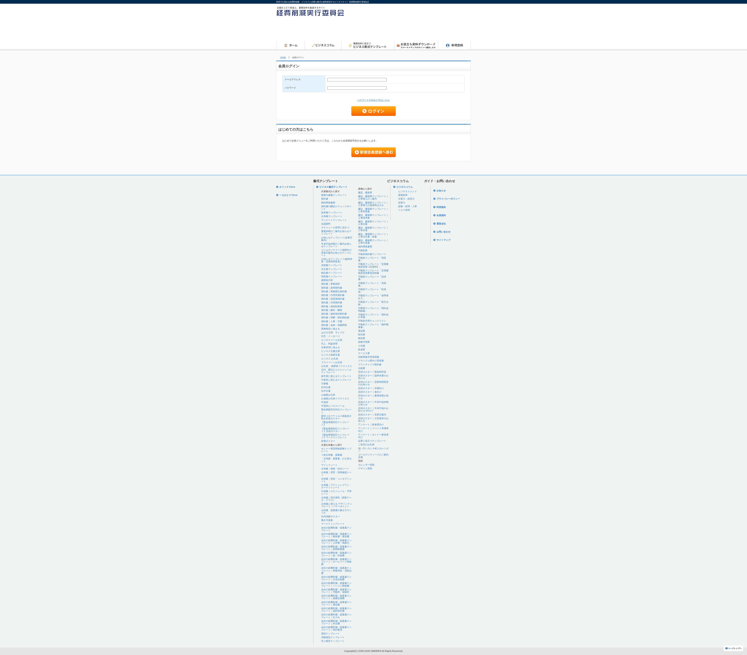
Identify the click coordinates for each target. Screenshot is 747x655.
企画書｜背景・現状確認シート (336, 473)
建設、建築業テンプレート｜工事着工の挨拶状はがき (373, 204)
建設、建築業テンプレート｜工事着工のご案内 (373, 197)
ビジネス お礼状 (329, 358)
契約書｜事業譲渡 (330, 284)
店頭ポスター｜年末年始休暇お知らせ (373, 403)
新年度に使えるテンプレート (336, 376)
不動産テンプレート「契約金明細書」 (373, 309)
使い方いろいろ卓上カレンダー (373, 449)
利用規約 (441, 207)
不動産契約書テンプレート (372, 254)
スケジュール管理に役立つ (335, 227)
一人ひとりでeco (288, 195)
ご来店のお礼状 (366, 444)
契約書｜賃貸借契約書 (333, 298)
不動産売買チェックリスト (372, 320)
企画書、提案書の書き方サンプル (336, 511)
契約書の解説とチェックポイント (336, 207)
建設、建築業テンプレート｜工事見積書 (373, 210)
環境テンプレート (330, 633)
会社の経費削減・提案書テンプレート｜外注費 (336, 622)
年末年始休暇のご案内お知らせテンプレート (336, 245)
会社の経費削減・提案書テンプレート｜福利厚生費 (336, 609)
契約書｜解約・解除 (331, 310)
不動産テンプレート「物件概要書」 (373, 325)
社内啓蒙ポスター (330, 516)
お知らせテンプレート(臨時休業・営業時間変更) (336, 260)
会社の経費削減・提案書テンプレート (336, 529)
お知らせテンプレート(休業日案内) (336, 239)
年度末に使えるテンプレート (336, 380)
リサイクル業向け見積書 (371, 360)
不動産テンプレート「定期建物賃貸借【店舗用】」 (373, 265)
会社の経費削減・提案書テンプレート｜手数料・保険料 (336, 590)
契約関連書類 (328, 202)
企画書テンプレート (331, 216)
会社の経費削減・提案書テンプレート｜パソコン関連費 (336, 584)
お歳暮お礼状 (328, 394)
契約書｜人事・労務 (331, 321)
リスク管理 (404, 210)
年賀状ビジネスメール (333, 406)
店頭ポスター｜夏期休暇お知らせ (373, 396)
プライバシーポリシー (448, 198)
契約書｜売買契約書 (331, 302)
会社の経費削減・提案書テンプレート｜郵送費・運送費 (336, 535)
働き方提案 (327, 520)
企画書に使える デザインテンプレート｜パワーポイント (336, 505)
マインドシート (329, 465)
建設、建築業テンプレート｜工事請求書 (373, 216)
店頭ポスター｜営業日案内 (372, 414)
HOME (283, 57)
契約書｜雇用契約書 (331, 287)
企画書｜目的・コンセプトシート (336, 480)
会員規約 (441, 215)
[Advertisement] (400, 29)
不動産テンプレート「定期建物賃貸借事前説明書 (373, 271)
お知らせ (441, 190)
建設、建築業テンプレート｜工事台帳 (373, 222)
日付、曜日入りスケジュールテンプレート (336, 371)
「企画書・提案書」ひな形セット (336, 459)
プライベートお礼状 (331, 362)
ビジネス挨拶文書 (330, 354)
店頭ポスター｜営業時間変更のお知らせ (373, 383)
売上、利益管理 (329, 343)
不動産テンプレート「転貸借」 (372, 290)
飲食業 (361, 349)
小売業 (361, 346)
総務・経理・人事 (407, 206)
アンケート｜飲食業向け (371, 424)
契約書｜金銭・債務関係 (334, 325)
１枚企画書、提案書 (331, 455)
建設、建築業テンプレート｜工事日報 (373, 229)
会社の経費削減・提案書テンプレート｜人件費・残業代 (336, 541)
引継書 (324, 383)
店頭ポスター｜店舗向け (371, 388)
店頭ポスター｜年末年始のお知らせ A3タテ (373, 409)
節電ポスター (328, 441)
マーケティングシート (333, 523)
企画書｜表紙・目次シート (335, 468)
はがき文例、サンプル (333, 332)
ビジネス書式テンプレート (333, 187)
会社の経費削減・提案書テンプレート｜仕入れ (336, 615)
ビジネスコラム (404, 187)
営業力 (401, 202)
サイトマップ (444, 240)
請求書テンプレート (331, 212)
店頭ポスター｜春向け (369, 392)
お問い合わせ (444, 231)
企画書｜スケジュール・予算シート (336, 492)
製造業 (361, 338)
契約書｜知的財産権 (331, 306)
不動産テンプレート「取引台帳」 (373, 303)
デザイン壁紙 (365, 468)
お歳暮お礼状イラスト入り (335, 398)
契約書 (324, 198)
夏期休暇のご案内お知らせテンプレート (336, 232)
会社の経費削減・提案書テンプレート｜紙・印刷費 (336, 554)
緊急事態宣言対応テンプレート (336, 410)
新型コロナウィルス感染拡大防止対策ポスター (336, 417)
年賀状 (324, 402)
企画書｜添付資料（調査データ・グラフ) (336, 498)
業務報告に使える (330, 328)
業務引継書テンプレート (334, 195)
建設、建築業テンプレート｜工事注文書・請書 (373, 235)
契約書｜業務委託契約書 (334, 291)
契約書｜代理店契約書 (333, 295)
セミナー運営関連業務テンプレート (336, 450)
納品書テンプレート (331, 272)
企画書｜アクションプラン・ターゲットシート (336, 486)
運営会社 (441, 223)
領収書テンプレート (331, 276)
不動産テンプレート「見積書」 (372, 284)
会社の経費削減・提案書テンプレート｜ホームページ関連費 (336, 562)
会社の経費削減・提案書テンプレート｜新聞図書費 (336, 547)
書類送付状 (327, 280)
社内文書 (326, 387)
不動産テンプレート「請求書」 (372, 278)
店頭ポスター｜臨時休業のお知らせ (373, 376)
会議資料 (326, 223)
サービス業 (364, 353)
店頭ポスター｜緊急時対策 (372, 372)
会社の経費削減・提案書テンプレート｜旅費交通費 (336, 597)
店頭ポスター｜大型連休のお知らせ (373, 419)
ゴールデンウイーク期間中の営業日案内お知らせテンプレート (336, 252)
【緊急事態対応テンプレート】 (335, 423)
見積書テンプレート (331, 265)
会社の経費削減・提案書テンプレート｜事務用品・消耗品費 (336, 570)
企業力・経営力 (406, 198)
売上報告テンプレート (333, 641)
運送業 (361, 331)
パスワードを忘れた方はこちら (373, 100)
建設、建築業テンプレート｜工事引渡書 (373, 241)
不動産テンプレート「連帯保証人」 (373, 296)
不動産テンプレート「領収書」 (372, 259)
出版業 (361, 368)
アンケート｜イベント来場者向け (373, 429)
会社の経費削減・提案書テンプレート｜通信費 (336, 603)
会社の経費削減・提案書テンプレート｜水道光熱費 (336, 578)
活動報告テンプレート (333, 637)
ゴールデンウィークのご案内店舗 (373, 456)
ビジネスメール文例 (331, 340)
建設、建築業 (365, 192)
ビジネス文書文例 (330, 351)
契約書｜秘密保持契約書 (334, 313)
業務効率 (403, 195)
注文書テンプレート (331, 269)
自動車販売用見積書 (368, 357)
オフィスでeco (287, 187)
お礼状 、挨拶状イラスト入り (336, 366)
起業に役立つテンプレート (372, 441)
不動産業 (362, 250)
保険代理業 (364, 342)
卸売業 (361, 334)
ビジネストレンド (407, 191)
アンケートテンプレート (334, 220)
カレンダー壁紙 (366, 464)
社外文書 (326, 391)
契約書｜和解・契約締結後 (335, 317)
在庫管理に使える (330, 347)
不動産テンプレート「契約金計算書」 (373, 315)
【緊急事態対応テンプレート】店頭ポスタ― (335, 430)
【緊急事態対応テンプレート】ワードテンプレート (335, 436)
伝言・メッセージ (330, 336)
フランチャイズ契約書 (369, 364)
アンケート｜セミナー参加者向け (373, 436)
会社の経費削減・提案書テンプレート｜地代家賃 (336, 628)
